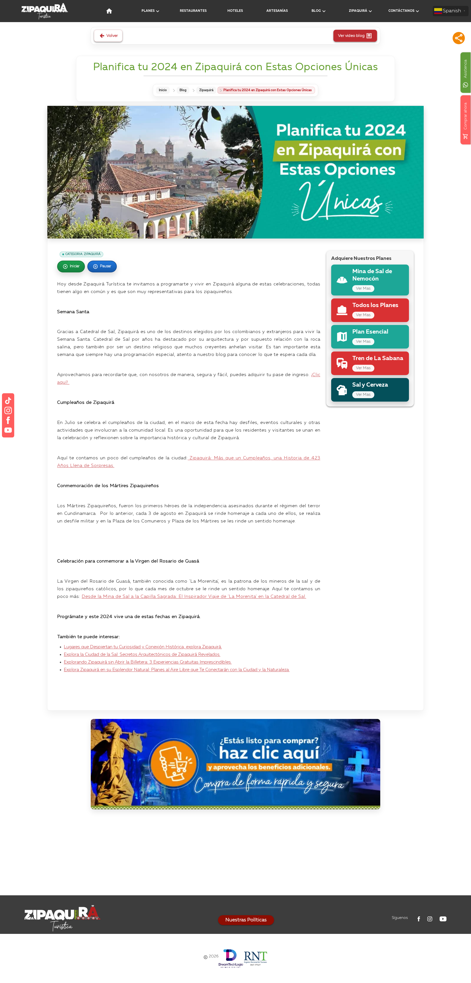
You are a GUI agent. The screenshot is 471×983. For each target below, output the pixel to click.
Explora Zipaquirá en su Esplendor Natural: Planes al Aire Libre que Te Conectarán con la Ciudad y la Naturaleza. (176, 670)
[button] (459, 38)
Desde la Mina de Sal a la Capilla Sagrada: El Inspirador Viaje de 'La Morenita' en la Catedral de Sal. (194, 596)
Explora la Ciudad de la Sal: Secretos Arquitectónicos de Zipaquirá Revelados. (142, 654)
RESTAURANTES (193, 11)
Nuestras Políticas (246, 920)
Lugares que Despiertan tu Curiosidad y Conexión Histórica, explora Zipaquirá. (143, 647)
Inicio (163, 90)
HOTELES (235, 11)
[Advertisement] (235, 853)
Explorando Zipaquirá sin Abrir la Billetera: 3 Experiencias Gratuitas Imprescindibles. (148, 662)
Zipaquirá (206, 90)
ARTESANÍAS (277, 11)
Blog (183, 90)
